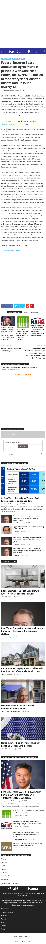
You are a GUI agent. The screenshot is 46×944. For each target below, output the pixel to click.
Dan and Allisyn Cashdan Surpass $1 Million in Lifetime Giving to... (28, 812)
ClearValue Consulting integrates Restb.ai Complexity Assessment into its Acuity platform (28, 540)
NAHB (16, 826)
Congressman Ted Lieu (9, 801)
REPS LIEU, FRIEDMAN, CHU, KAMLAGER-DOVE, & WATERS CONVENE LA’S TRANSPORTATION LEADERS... (21, 795)
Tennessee (4, 879)
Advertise (4, 919)
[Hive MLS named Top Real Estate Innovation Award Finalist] (23, 691)
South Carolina (6, 876)
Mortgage (16, 58)
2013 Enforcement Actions (10, 251)
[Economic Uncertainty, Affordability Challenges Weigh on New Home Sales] (38, 322)
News (23, 58)
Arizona (3, 859)
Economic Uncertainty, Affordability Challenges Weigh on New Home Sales (27, 823)
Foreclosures (6, 58)
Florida (3, 866)
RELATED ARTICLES (14, 312)
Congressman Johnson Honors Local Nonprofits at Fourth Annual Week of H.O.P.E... (26, 834)
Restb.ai (17, 523)
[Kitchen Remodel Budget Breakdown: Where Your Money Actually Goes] (23, 576)
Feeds (3, 929)
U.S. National (9, 434)
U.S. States (8, 454)
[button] (42, 51)
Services (4, 915)
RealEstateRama (9, 90)
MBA (16, 848)
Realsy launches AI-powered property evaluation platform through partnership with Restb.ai (27, 550)
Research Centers (7, 912)
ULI (16, 815)
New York (4, 872)
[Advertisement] (23, 24)
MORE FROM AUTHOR (31, 312)
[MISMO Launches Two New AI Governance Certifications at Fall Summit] (6, 846)
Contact (3, 926)
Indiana (3, 869)
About (3, 922)
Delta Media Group (8, 504)
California (4, 862)
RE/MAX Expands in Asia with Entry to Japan (11, 349)
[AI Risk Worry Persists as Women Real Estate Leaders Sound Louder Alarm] (23, 480)
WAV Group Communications (11, 711)
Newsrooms (5, 909)
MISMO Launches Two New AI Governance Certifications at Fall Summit (28, 844)
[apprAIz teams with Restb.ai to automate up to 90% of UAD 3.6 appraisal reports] (6, 530)
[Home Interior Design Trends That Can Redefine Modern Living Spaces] (23, 728)
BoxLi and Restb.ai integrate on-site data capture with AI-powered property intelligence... (27, 518)
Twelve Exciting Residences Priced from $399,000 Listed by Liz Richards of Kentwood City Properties (35, 353)
